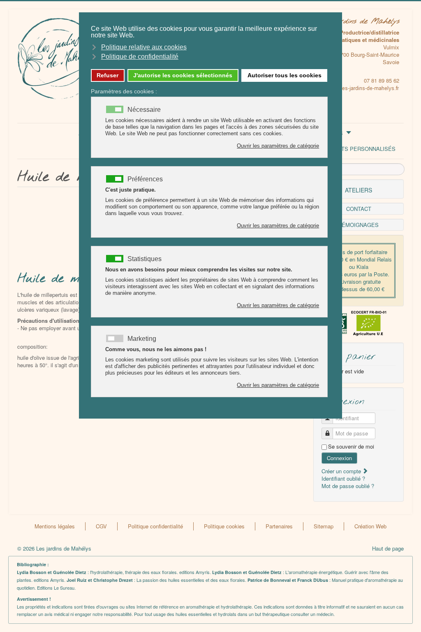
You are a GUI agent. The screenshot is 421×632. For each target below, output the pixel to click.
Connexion (339, 458)
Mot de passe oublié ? (348, 486)
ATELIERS (358, 190)
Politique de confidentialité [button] (139, 56)
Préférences (145, 179)
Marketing (141, 339)
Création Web (370, 526)
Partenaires (279, 526)
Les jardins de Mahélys (359, 21)
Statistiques (144, 259)
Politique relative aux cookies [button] (144, 47)
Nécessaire (144, 109)
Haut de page (388, 548)
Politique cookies (224, 526)
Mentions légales (55, 526)
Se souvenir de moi (351, 446)
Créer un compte (342, 471)
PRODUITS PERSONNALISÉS (358, 149)
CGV (101, 526)
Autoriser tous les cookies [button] (285, 75)
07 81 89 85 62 (381, 80)
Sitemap (323, 526)
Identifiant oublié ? (343, 478)
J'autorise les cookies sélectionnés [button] (182, 75)
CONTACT (358, 209)
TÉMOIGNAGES (358, 225)
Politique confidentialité (155, 526)
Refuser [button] (107, 75)
